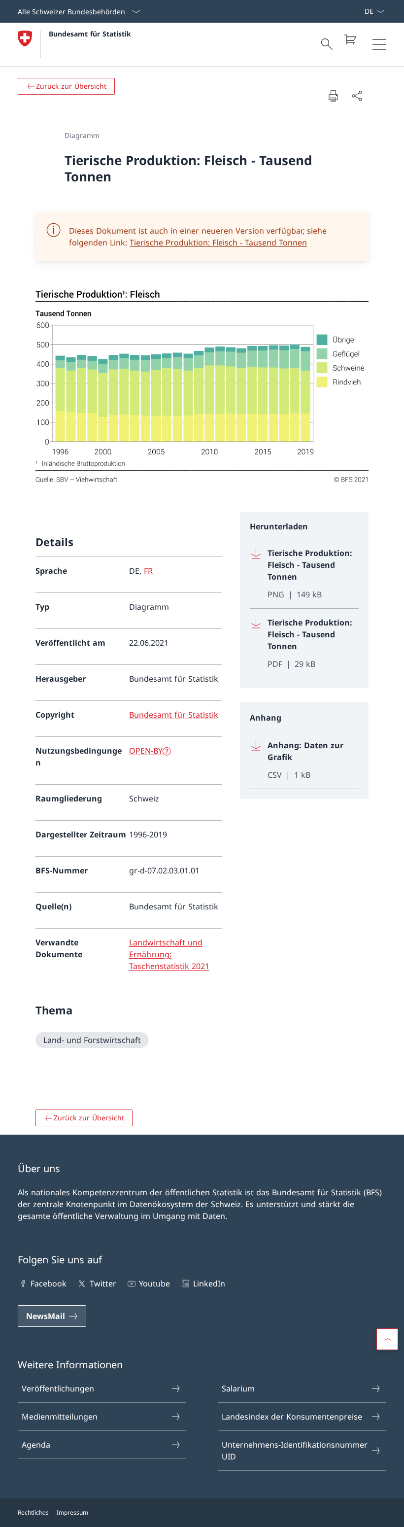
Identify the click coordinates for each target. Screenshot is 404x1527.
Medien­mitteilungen (60, 1416)
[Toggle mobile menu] (379, 44)
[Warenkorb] (350, 39)
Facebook (49, 1283)
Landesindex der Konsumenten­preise (292, 1416)
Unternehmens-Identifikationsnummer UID (295, 1450)
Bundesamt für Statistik (90, 33)
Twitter (103, 1283)
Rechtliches (33, 1512)
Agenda (36, 1444)
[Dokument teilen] (357, 95)
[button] (387, 1339)
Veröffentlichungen (58, 1388)
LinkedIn (209, 1283)
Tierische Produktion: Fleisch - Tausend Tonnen (218, 242)
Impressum (72, 1512)
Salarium (238, 1388)
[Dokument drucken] (333, 95)
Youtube (154, 1283)
